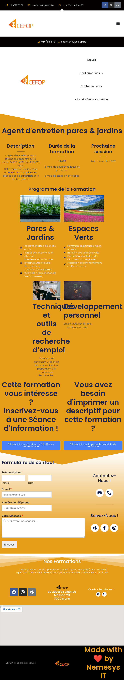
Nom (30, 483)
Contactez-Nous (91, 86)
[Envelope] (100, 493)
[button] (118, 23)
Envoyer (9, 544)
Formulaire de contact (28, 462)
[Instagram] (111, 5)
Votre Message (12, 515)
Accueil (91, 60)
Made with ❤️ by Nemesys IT (103, 663)
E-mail (7, 489)
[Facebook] (14, 592)
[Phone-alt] (109, 493)
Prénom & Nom (12, 472)
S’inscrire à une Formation (91, 99)
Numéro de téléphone (15, 502)
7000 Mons (62, 599)
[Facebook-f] (105, 5)
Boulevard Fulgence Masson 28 (62, 593)
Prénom (5, 483)
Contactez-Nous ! (101, 589)
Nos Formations (90, 73)
